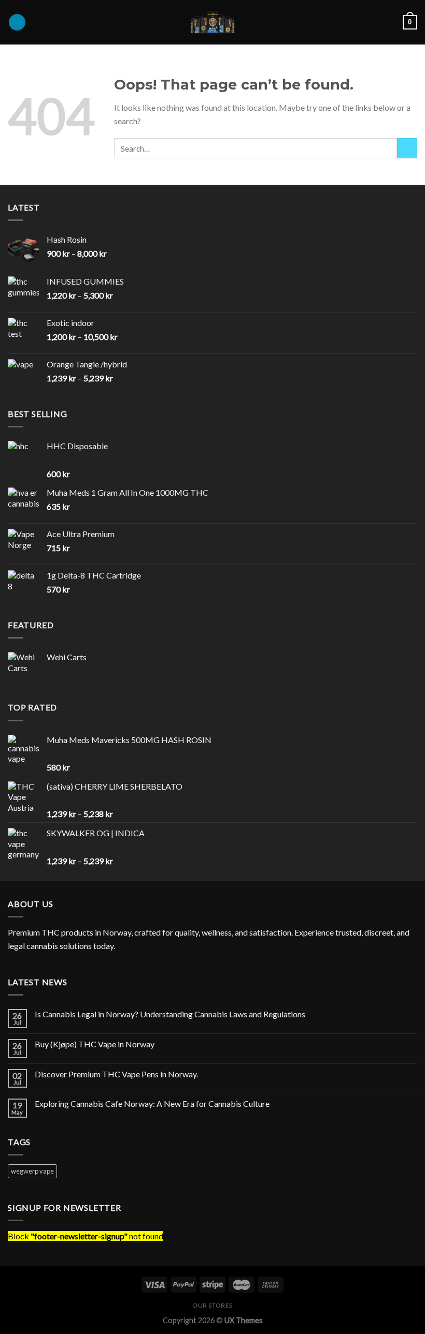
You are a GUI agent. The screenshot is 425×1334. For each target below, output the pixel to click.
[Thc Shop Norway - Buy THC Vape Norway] (212, 22)
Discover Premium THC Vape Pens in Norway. (116, 1074)
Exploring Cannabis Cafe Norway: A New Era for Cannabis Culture (152, 1103)
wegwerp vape (32, 1171)
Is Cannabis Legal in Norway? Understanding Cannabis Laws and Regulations (170, 1014)
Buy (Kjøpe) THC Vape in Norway (94, 1044)
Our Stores (212, 1305)
